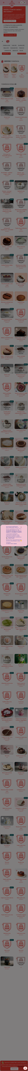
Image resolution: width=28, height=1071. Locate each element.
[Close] (21, 527)
